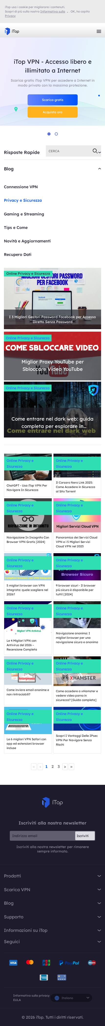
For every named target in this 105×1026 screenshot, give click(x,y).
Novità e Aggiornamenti (27, 240)
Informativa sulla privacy (31, 995)
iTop (52, 802)
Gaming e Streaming (24, 214)
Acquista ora (52, 112)
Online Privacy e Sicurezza (28, 273)
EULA (17, 1000)
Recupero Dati (18, 254)
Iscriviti (83, 836)
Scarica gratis (52, 100)
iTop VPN (12, 31)
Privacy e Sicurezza (23, 200)
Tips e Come (16, 227)
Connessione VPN (21, 186)
